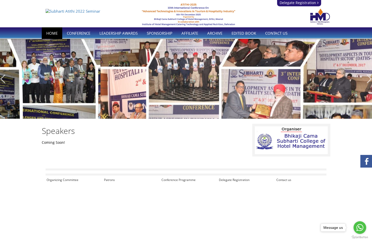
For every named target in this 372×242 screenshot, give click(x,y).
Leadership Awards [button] (118, 33)
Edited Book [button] (244, 33)
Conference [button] (78, 33)
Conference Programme (178, 180)
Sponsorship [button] (159, 33)
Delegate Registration (299, 2)
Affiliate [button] (189, 33)
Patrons (109, 180)
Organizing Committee (62, 180)
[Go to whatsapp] (360, 227)
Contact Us (276, 33)
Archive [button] (214, 33)
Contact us (283, 180)
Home (52, 33)
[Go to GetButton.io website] (360, 237)
